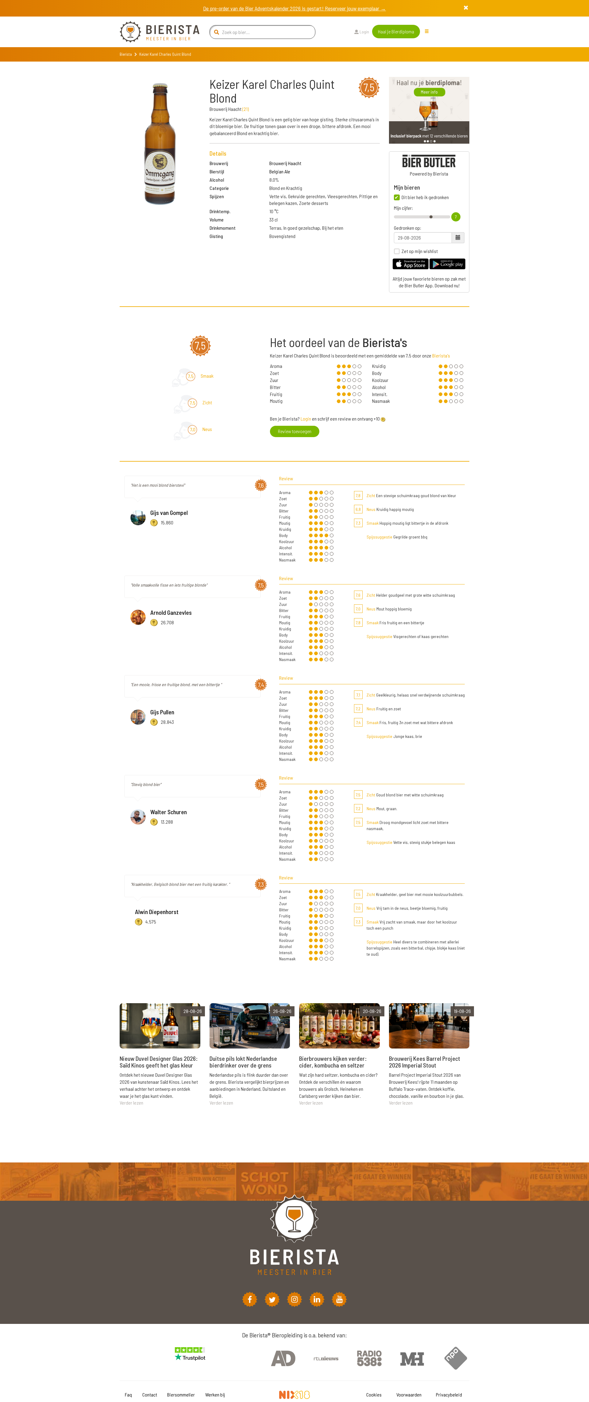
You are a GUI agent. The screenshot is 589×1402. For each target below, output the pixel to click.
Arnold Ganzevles (171, 612)
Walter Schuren (168, 811)
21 (246, 109)
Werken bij (215, 1394)
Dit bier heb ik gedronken (425, 197)
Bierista (126, 54)
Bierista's (441, 355)
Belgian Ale (279, 171)
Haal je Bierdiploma (396, 31)
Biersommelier (181, 1394)
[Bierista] (155, 32)
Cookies (374, 1394)
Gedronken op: (407, 228)
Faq (128, 1394)
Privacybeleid (449, 1394)
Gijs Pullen (162, 712)
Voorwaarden (409, 1394)
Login (364, 31)
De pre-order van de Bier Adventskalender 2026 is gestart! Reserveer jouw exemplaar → (294, 8)
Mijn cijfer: (403, 208)
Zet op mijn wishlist (420, 251)
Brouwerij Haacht (285, 163)
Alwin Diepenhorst (157, 911)
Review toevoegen (294, 431)
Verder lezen (131, 1102)
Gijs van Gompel (169, 512)
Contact (149, 1394)
